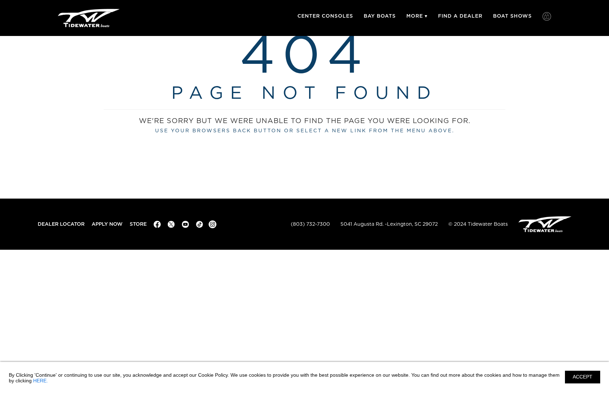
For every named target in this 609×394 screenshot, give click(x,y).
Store (138, 224)
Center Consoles (325, 16)
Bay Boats (380, 16)
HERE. (40, 380)
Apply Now (107, 224)
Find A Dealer (460, 16)
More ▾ (416, 16)
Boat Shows (512, 16)
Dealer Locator (61, 224)
